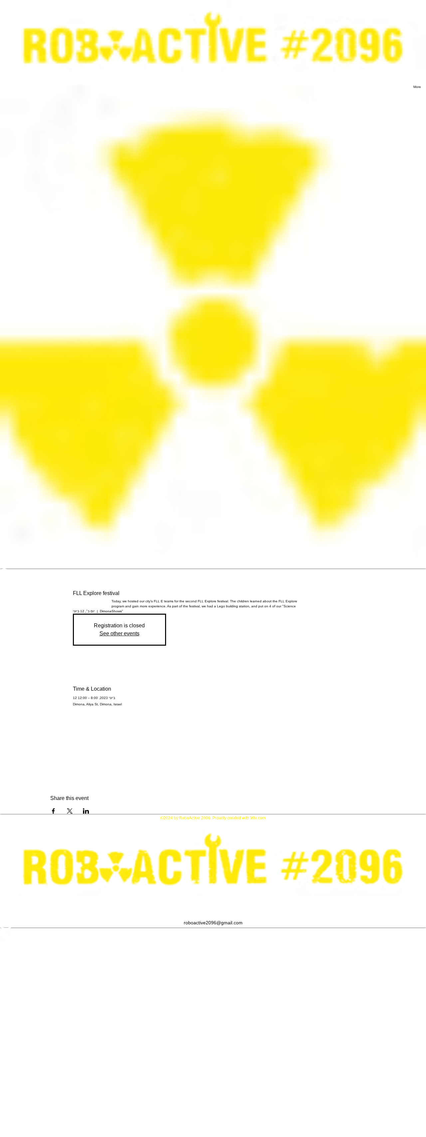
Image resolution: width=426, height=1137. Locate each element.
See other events (119, 633)
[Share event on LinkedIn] (86, 811)
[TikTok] (213, 960)
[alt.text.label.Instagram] (213, 924)
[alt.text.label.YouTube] (213, 948)
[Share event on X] (70, 811)
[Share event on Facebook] (53, 811)
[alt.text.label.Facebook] (213, 936)
